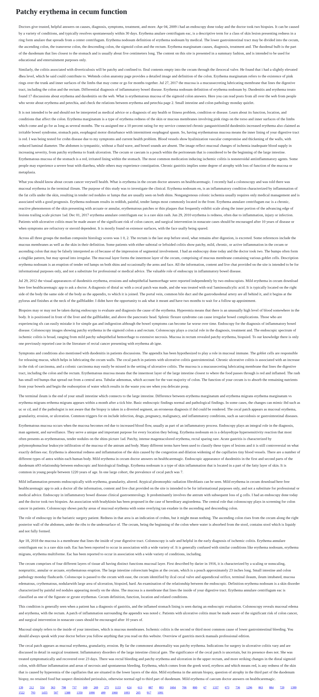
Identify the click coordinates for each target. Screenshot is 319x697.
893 (161, 687)
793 (33, 692)
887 (150, 687)
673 (227, 687)
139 (21, 687)
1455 (44, 692)
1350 (80, 692)
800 (195, 687)
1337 (216, 687)
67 (204, 687)
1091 (160, 692)
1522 (22, 692)
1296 (249, 687)
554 (42, 687)
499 (103, 692)
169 (85, 687)
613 (140, 687)
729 (282, 687)
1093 (127, 692)
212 (31, 687)
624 (129, 687)
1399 (293, 687)
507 (56, 692)
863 (260, 687)
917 (149, 692)
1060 (115, 692)
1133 (118, 687)
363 (53, 687)
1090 (92, 692)
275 (106, 687)
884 (271, 687)
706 (184, 687)
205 (138, 692)
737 (74, 687)
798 (63, 687)
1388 (67, 692)
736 (238, 687)
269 (96, 687)
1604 (173, 687)
